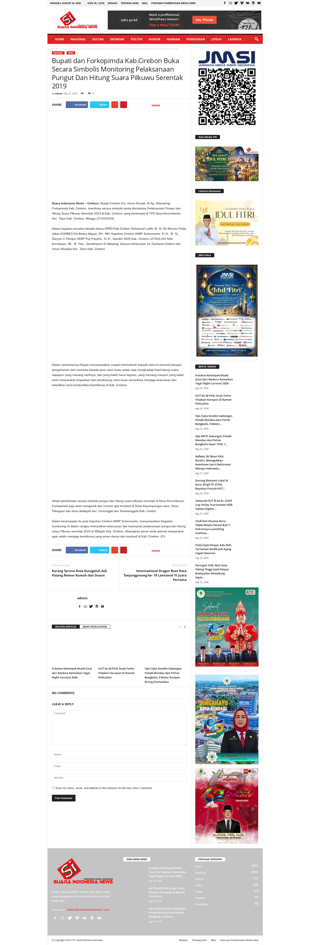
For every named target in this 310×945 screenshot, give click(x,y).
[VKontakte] (247, 2)
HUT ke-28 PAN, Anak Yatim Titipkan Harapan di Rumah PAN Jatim (116, 673)
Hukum (154, 39)
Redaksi (112, 3)
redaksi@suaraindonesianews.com (88, 909)
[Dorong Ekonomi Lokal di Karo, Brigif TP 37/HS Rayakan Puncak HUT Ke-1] (248, 486)
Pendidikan (195, 39)
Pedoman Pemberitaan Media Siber (173, 3)
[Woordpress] (253, 2)
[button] (256, 39)
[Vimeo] (241, 2)
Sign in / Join (96, 3)
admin (58, 93)
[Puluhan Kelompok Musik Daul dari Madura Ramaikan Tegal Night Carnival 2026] (73, 649)
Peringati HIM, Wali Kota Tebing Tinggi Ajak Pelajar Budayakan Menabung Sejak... (212, 571)
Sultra (98, 39)
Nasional (78, 39)
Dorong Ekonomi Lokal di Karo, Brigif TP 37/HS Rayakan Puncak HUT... (211, 484)
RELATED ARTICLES (65, 626)
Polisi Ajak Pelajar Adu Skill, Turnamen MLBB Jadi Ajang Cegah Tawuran (213, 549)
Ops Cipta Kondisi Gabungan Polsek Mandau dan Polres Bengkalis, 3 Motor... (213, 420)
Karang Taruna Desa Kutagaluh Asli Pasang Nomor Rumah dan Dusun (79, 573)
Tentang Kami (130, 3)
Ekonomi (117, 39)
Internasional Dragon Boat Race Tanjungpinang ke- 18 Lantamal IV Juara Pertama (155, 575)
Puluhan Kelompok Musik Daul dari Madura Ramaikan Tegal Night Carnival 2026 (72, 673)
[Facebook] (224, 2)
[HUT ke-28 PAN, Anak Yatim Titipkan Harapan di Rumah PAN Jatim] (119, 649)
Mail (145, 3)
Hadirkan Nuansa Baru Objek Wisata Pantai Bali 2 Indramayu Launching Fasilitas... (212, 527)
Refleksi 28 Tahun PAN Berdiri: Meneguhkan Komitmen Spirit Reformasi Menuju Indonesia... (213, 462)
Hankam (173, 39)
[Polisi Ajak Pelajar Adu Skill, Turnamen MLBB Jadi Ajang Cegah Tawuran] (248, 551)
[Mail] (230, 2)
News (71, 53)
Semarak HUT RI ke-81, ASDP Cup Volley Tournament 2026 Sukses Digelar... (213, 505)
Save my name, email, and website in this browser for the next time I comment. (104, 788)
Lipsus (216, 39)
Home (59, 39)
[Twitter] (236, 2)
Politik (136, 39)
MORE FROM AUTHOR (95, 626)
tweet (156, 105)
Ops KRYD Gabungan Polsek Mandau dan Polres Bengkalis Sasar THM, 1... (213, 440)
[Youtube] (258, 2)
